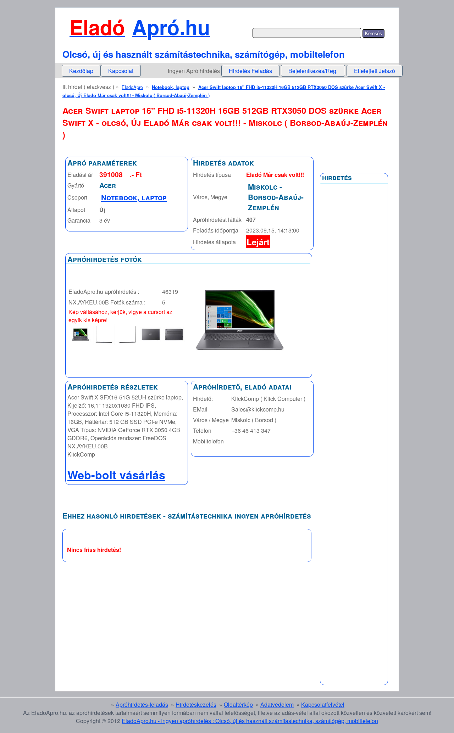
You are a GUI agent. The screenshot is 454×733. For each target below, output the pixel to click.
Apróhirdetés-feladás (142, 704)
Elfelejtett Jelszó (374, 71)
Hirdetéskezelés (196, 704)
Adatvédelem (277, 704)
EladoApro (132, 87)
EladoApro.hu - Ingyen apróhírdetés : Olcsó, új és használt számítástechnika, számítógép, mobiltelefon (250, 721)
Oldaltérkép (238, 704)
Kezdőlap (81, 71)
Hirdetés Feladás (250, 71)
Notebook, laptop (170, 87)
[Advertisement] (354, 357)
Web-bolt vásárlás (116, 474)
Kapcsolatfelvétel (322, 704)
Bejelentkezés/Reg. (313, 71)
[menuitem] (81, 71)
